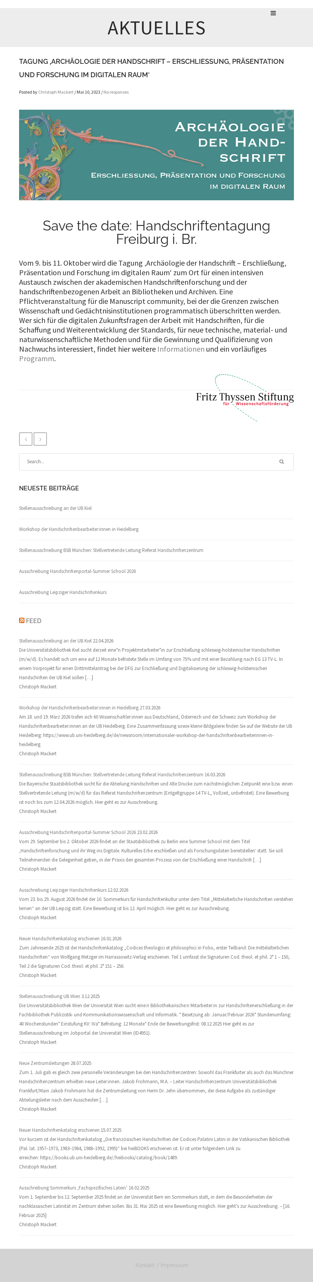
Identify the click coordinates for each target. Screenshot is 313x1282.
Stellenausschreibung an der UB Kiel (55, 508)
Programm (36, 358)
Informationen (181, 349)
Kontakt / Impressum (162, 1265)
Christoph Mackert (56, 92)
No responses (116, 92)
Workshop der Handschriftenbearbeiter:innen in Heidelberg (79, 529)
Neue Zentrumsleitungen (44, 1063)
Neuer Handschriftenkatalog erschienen (59, 938)
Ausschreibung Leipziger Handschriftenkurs (62, 592)
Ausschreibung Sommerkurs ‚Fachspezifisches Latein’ (73, 1188)
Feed (33, 621)
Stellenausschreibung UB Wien (49, 996)
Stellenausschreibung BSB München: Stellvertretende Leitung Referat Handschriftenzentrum (111, 550)
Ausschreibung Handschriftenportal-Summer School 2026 (77, 571)
